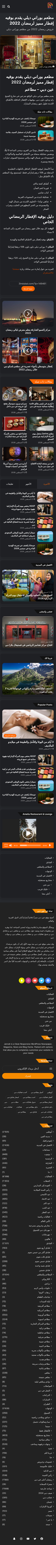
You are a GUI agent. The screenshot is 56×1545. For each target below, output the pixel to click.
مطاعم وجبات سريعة (41, 1364)
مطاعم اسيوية (44, 1319)
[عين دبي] (50, 6)
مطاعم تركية (44, 1328)
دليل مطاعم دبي (32, 1107)
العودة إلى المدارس (42, 1185)
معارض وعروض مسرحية (39, 1225)
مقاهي (47, 1372)
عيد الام (47, 1203)
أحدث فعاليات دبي (20, 1092)
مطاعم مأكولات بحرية (41, 1350)
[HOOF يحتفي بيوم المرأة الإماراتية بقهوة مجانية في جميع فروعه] (45, 510)
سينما (47, 1426)
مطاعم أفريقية (44, 1306)
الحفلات (47, 1181)
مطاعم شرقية (44, 1337)
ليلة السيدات (44, 1301)
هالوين (47, 1239)
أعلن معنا (46, 893)
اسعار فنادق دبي (13, 1097)
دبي (5, 1102)
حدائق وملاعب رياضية (41, 1417)
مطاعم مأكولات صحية (41, 1355)
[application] (28, 833)
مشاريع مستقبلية (45, 880)
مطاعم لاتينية (44, 1346)
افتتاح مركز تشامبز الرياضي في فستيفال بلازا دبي (28, 645)
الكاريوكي (46, 1279)
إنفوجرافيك (47, 1141)
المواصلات (48, 1386)
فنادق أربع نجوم (43, 1248)
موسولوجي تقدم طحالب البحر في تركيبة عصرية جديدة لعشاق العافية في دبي (19, 521)
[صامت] (10, 845)
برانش (47, 1283)
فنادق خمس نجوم (42, 1261)
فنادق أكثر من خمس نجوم (39, 1252)
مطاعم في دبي (46, 1117)
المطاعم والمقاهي (44, 867)
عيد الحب (46, 1207)
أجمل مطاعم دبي (37, 1092)
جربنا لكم (48, 1453)
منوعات (49, 1515)
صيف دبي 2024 (45, 1493)
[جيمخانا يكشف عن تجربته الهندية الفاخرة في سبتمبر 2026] (46, 122)
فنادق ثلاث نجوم (43, 1257)
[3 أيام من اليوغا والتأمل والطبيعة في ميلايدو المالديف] (45, 497)
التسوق (47, 1413)
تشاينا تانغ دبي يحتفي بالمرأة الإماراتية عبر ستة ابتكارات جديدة (15, 436)
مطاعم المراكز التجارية (40, 1323)
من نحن (46, 884)
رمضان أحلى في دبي (43, 1480)
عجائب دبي (47, 1497)
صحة (48, 1524)
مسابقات (46, 1149)
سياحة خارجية (46, 1488)
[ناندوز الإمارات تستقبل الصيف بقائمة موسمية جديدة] (46, 135)
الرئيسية (48, 1158)
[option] (28, 585)
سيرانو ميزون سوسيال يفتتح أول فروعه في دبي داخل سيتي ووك (15, 406)
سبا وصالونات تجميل (41, 1422)
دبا (49, 1172)
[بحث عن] (8, 7)
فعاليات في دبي (46, 1112)
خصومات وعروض (44, 1462)
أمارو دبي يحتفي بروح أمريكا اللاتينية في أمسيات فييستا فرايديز (15, 466)
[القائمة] (3, 7)
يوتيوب (47, 1154)
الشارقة (49, 1163)
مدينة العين (45, 1136)
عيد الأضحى (45, 1194)
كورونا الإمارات (45, 1506)
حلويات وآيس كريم (42, 1288)
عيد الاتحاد (46, 1199)
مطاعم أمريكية (43, 1310)
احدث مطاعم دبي (29, 1097)
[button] (28, 833)
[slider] (30, 845)
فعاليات (19, 1107)
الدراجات (46, 1395)
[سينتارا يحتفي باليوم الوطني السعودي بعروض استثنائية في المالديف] (45, 536)
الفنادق (49, 862)
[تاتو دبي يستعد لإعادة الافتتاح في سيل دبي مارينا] (41, 454)
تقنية (50, 1448)
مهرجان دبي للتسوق (41, 1230)
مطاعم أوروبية (44, 1315)
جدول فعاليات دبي (29, 1102)
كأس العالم (45, 1221)
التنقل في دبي (44, 1390)
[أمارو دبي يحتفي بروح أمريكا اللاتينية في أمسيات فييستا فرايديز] (14, 454)
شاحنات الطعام (43, 1297)
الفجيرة (49, 1167)
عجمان (49, 1502)
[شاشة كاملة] (6, 845)
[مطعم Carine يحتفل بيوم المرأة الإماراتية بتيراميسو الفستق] (41, 424)
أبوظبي (49, 1092)
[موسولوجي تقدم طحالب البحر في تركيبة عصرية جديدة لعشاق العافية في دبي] (45, 522)
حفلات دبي (15, 1102)
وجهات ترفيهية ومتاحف (40, 1444)
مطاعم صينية (44, 1341)
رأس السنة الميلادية (42, 1190)
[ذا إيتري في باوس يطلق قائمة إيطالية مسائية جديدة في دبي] (41, 394)
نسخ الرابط (28, 288)
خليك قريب (43, 889)
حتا (51, 1457)
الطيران (47, 1404)
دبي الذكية (48, 1471)
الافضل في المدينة (44, 876)
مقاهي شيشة (44, 1377)
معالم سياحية (44, 1439)
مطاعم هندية (44, 1359)
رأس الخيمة (47, 1475)
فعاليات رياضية (44, 1216)
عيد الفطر (46, 1212)
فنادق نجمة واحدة (42, 1265)
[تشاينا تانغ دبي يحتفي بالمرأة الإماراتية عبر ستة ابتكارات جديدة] (14, 424)
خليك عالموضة (46, 1466)
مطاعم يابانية (44, 1368)
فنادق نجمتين (44, 1270)
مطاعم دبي (22, 1112)
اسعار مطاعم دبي (46, 1102)
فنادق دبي (33, 1112)
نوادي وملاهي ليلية (42, 1381)
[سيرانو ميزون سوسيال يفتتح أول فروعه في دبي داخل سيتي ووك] (14, 394)
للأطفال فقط (44, 1430)
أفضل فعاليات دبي (45, 1097)
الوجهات (48, 871)
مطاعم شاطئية (43, 1332)
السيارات (46, 1399)
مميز (50, 1511)
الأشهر (28, 484)
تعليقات (9, 484)
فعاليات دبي (8, 1107)
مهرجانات (46, 1234)
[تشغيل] (50, 845)
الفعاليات (48, 858)
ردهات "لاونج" (44, 1292)
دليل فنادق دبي (47, 1107)
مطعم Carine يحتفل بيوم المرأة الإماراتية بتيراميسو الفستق (43, 436)
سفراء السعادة (46, 1484)
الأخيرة (47, 484)
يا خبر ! (49, 1520)
